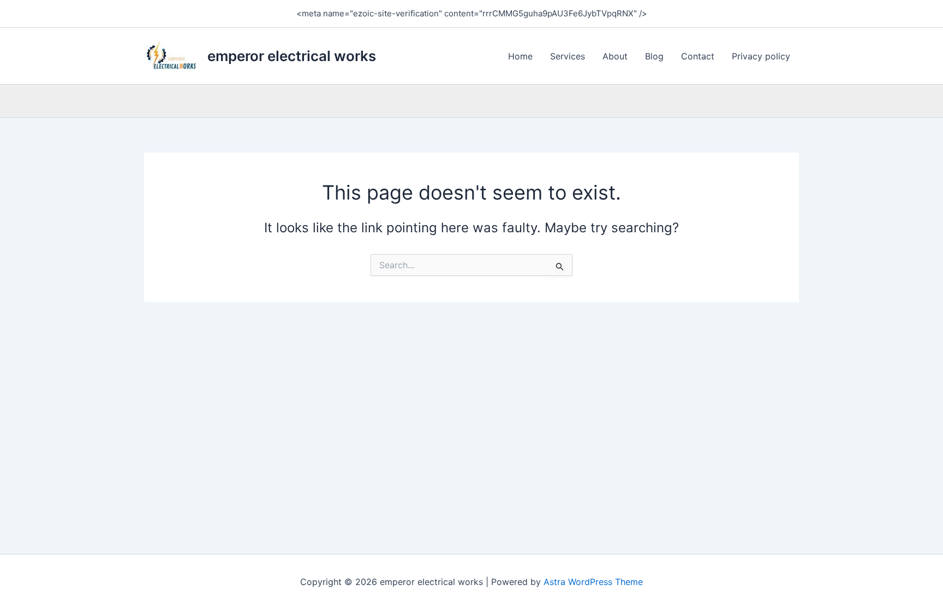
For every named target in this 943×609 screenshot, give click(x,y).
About (615, 56)
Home (520, 56)
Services (567, 56)
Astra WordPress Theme (593, 581)
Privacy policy (761, 56)
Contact (697, 56)
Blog (654, 56)
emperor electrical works (291, 55)
